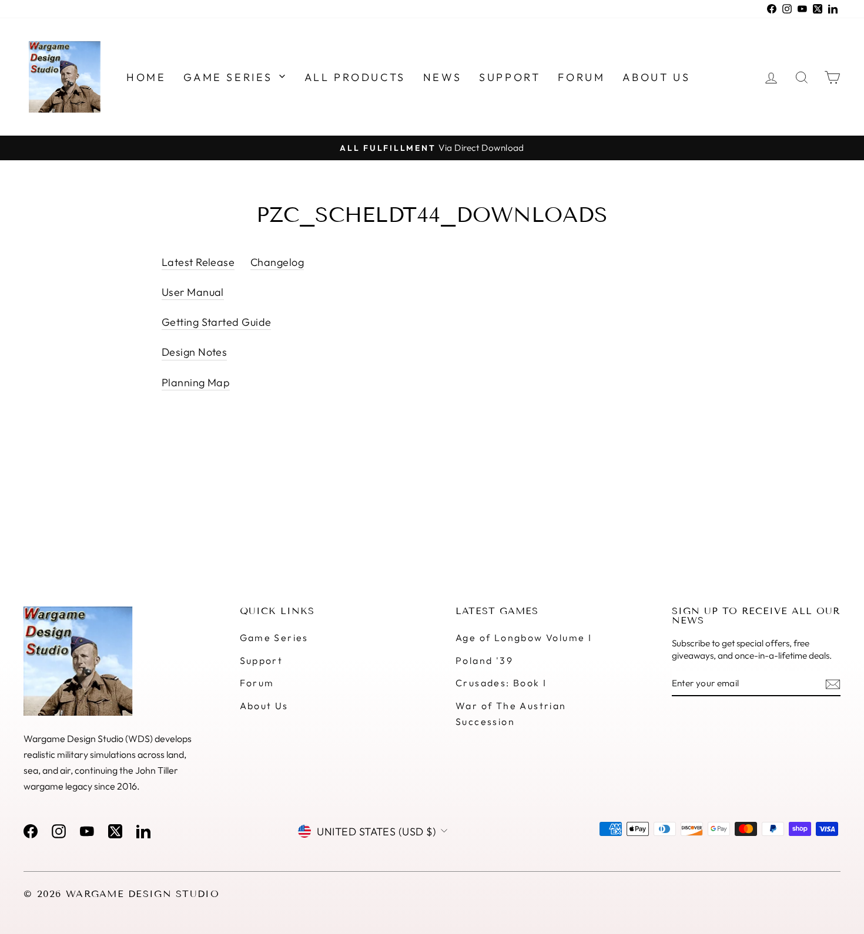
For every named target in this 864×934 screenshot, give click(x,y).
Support (509, 77)
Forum (581, 77)
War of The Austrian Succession (511, 713)
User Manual (193, 292)
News (442, 77)
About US (656, 77)
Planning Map (196, 382)
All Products (355, 77)
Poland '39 (484, 660)
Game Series (230, 77)
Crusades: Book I (501, 683)
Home (146, 77)
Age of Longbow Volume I (524, 637)
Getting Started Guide (216, 322)
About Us (264, 706)
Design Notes (194, 352)
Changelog (277, 262)
